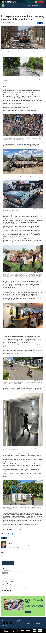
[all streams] (44, 5)
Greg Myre (7, 22)
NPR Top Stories (8, 533)
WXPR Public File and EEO (20, 621)
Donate (41, 1)
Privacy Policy (38, 621)
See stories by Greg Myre (13, 547)
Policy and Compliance (30, 621)
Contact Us (28, 623)
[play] (3, 5)
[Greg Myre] (3, 544)
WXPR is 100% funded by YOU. (34, 601)
